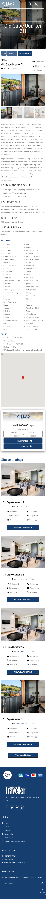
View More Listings (23, 755)
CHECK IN (14, 433)
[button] (23, 378)
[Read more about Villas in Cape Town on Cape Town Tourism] (7, 775)
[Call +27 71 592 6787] (36, 4)
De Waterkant (12, 53)
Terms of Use (8, 838)
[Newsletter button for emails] (41, 883)
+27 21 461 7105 (9, 859)
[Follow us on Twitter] (7, 807)
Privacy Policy (8, 834)
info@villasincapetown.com (14, 862)
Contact (7, 830)
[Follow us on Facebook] (12, 807)
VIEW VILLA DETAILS (23, 527)
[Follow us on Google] (17, 807)
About (6, 827)
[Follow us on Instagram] (22, 807)
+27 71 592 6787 (22, 446)
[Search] (31, 4)
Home (4, 53)
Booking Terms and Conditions (14, 841)
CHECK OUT (31, 433)
